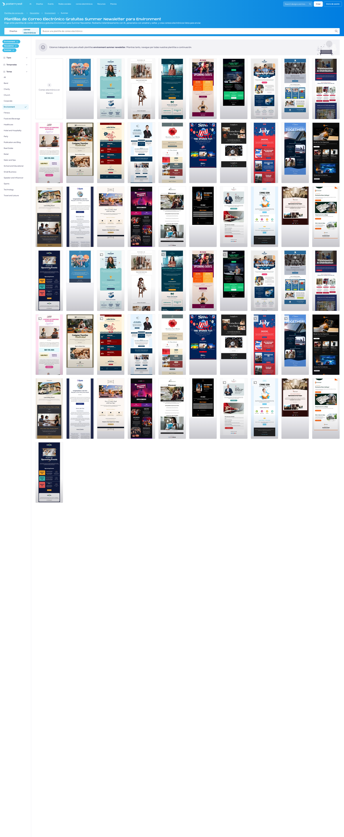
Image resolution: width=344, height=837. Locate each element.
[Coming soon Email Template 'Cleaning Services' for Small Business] (264, 216)
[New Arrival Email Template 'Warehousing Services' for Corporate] (326, 88)
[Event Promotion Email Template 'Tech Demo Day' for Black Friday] (234, 88)
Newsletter (34, 13)
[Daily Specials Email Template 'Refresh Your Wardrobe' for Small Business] (141, 88)
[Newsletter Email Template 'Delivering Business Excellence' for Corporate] (141, 152)
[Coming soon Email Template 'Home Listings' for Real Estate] (326, 216)
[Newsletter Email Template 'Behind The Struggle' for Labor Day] (295, 88)
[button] (27, 58)
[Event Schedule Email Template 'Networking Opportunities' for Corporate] (49, 280)
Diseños (13, 31)
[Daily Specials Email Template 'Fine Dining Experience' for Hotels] (111, 216)
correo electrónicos (30, 31)
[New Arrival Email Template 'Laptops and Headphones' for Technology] (326, 152)
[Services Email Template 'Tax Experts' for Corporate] (234, 216)
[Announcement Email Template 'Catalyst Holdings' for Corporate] (172, 88)
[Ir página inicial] (11, 4)
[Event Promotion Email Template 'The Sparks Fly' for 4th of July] (203, 152)
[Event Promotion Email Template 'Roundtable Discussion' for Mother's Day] (49, 152)
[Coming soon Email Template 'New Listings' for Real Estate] (49, 216)
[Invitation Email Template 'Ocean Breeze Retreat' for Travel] (172, 216)
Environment (50, 13)
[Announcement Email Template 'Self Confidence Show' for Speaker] (203, 216)
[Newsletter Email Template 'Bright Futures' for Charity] (264, 88)
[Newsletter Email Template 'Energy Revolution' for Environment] (295, 152)
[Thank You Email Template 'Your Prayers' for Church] (295, 216)
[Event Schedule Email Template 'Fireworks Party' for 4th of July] (264, 152)
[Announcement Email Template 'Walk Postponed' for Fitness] (80, 88)
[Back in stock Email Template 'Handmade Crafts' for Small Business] (234, 152)
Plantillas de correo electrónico (14, 13)
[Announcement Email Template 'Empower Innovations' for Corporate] (111, 88)
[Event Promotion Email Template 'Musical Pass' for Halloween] (141, 216)
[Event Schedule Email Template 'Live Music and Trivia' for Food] (111, 152)
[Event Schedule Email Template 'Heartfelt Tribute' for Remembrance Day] (172, 152)
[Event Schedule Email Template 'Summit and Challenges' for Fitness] (203, 88)
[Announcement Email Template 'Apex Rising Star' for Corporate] (80, 216)
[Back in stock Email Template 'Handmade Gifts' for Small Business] (80, 152)
